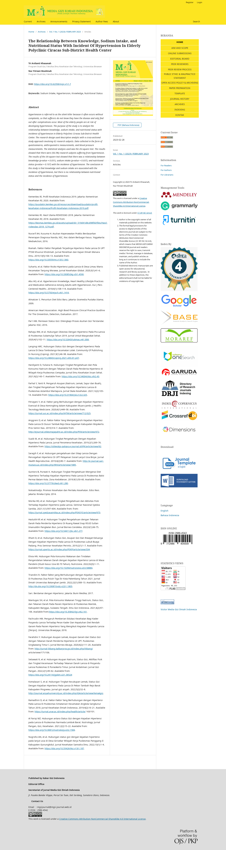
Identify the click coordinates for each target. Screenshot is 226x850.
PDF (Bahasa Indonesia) (128, 125)
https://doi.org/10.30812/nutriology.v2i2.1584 (51, 730)
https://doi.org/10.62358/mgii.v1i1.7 (52, 84)
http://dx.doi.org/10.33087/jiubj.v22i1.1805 (50, 586)
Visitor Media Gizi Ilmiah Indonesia (179, 609)
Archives (41, 21)
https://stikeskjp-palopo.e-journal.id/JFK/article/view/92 (73, 446)
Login (199, 2)
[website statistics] (167, 603)
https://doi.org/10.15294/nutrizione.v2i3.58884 (68, 567)
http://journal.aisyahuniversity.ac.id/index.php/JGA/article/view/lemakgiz (65, 693)
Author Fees (102, 21)
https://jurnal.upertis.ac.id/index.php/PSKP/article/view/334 (59, 549)
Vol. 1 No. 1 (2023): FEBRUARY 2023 (65, 31)
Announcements (58, 21)
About (116, 21)
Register (189, 2)
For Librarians (167, 174)
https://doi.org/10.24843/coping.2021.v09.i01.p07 (53, 357)
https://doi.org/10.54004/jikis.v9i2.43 (80, 376)
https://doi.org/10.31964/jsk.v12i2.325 (67, 394)
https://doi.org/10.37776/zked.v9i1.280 (48, 483)
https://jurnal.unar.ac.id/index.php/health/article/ (60, 711)
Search (196, 21)
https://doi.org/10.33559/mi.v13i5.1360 (48, 259)
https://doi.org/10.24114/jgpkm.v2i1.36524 (50, 674)
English (164, 510)
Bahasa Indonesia (170, 515)
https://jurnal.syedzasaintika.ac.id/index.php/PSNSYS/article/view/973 (64, 512)
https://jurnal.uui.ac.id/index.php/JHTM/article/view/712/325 (59, 413)
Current (28, 21)
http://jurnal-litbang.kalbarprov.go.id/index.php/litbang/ (64, 648)
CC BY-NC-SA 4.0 (144, 212)
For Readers (166, 165)
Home (31, 31)
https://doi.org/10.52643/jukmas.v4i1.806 (68, 339)
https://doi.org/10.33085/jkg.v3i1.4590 (64, 274)
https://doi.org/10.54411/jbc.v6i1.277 (63, 531)
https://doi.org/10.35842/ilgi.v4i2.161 (68, 611)
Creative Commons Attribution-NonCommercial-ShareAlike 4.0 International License (131, 202)
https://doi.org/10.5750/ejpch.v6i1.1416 (48, 292)
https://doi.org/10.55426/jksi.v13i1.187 (64, 748)
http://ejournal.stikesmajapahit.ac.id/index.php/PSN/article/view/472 (63, 431)
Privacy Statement (81, 21)
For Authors (166, 170)
